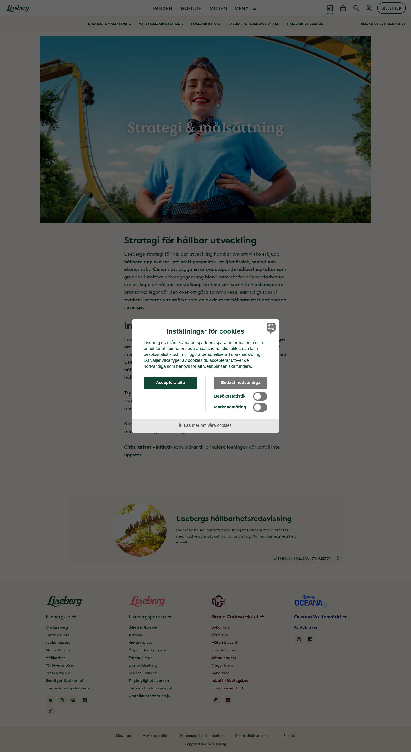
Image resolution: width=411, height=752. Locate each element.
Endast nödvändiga (240, 382)
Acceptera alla (170, 382)
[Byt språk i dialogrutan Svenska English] (270, 328)
